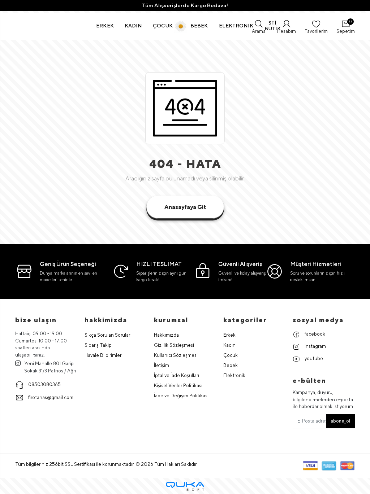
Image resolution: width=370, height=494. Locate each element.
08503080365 (44, 384)
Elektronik (234, 375)
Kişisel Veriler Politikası (178, 385)
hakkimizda (106, 320)
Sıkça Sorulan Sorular (107, 335)
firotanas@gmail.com (50, 397)
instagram (315, 346)
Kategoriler (245, 320)
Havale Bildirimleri (103, 355)
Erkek (229, 335)
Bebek (230, 365)
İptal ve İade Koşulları (176, 375)
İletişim (161, 365)
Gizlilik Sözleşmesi (174, 345)
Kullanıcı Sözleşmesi (176, 355)
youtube (313, 358)
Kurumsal (171, 320)
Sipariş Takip (98, 345)
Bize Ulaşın (36, 320)
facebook (314, 334)
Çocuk (230, 355)
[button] (105, 26)
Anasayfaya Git (185, 207)
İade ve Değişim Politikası (181, 395)
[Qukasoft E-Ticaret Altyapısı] (185, 486)
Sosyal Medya (318, 320)
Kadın (229, 345)
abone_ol (340, 421)
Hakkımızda (166, 335)
